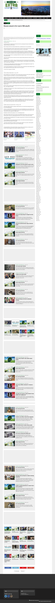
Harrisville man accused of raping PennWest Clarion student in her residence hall (25, 394)
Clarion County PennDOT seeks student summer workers (24, 359)
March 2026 (38, 97)
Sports (24, 18)
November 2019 (38, 175)
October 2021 (38, 151)
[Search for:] (43, 45)
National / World (11, 18)
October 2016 (38, 213)
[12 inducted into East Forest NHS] (7, 539)
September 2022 (38, 140)
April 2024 (37, 121)
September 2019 (38, 177)
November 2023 (38, 126)
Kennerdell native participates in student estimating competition (25, 476)
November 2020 (38, 163)
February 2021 (38, 160)
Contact (44, 18)
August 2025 (38, 104)
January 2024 (38, 124)
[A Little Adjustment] (9, 159)
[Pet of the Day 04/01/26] (9, 294)
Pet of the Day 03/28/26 (20, 376)
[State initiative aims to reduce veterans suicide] (9, 428)
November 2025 (38, 101)
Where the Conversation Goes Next (7, 551)
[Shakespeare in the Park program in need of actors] (9, 168)
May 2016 (37, 218)
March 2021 (38, 159)
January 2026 (38, 99)
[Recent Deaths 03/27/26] (9, 445)
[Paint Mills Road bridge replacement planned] (7, 530)
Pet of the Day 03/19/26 (23, 559)
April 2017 (37, 207)
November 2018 (38, 187)
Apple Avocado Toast (39, 74)
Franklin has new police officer (21, 274)
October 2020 (38, 164)
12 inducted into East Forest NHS (7, 542)
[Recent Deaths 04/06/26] (9, 176)
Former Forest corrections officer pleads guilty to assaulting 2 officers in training (7, 560)
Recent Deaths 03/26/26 (20, 495)
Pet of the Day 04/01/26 (20, 290)
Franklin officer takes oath (30, 559)
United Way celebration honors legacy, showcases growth (24, 224)
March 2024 (38, 122)
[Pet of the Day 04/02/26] (9, 244)
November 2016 (38, 212)
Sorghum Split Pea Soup (39, 76)
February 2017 (38, 209)
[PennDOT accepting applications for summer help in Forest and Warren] (9, 489)
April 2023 (37, 133)
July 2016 (37, 216)
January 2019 (38, 185)
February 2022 (38, 147)
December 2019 (38, 174)
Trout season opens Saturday (21, 266)
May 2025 (37, 107)
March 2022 (38, 146)
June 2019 (37, 180)
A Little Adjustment (19, 156)
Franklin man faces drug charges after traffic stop (15, 542)
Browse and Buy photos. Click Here (44, 38)
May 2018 (37, 193)
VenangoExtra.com (21, 146)
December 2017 (38, 199)
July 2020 (37, 167)
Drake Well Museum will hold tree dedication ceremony (23, 299)
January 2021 (38, 161)
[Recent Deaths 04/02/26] (9, 286)
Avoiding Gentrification (39, 73)
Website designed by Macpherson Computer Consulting (45, 601)
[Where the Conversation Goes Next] (7, 548)
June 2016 (37, 217)
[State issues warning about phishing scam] (9, 436)
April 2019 (37, 182)
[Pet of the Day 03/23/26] (30, 539)
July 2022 (37, 142)
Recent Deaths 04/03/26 (20, 232)
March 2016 (38, 220)
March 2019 (38, 183)
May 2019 (37, 181)
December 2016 (38, 211)
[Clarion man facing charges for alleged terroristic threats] (9, 218)
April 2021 (37, 158)
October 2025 (38, 102)
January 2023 (38, 136)
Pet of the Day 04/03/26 (20, 206)
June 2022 (37, 143)
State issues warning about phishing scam (23, 433)
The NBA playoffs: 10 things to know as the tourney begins (8, 138)
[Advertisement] (19, 195)
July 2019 (37, 179)
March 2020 (38, 171)
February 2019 (38, 184)
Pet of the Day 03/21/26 (15, 550)
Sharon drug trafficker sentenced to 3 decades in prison (24, 385)
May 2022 (37, 144)
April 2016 (37, 219)
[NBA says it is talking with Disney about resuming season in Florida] (19, 134)
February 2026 (38, 98)
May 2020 (37, 169)
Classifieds (40, 18)
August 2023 (38, 129)
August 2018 (38, 190)
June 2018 (37, 192)
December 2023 (38, 125)
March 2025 (38, 109)
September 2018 (38, 189)
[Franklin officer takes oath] (30, 557)
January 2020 (38, 173)
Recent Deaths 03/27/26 (20, 442)
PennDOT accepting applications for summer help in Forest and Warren (25, 486)
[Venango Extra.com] (11, 5)
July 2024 (37, 118)
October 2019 (38, 176)
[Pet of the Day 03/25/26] (9, 507)
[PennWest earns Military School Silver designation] (9, 420)
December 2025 (38, 100)
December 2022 (38, 137)
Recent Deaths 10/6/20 (39, 77)
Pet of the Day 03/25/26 (20, 503)
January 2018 (38, 198)
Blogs (47, 18)
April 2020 (37, 170)
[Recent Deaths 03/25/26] (15, 530)
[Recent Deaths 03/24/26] (23, 539)
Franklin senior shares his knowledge (23, 533)
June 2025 (37, 106)
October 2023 (38, 127)
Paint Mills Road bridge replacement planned (7, 533)
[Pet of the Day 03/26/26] (9, 471)
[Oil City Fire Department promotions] (30, 530)
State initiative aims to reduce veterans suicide (24, 425)
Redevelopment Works (7, 549)
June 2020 (37, 168)
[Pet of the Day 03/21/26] (15, 548)
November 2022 (38, 138)
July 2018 (37, 191)
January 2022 (38, 148)
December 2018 (38, 186)
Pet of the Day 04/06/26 (20, 148)
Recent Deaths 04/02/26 (20, 282)
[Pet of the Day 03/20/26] (30, 548)
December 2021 (38, 149)
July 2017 (37, 204)
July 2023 (37, 130)
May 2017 (37, 206)
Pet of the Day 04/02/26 (20, 240)
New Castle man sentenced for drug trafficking (23, 551)
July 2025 (37, 105)
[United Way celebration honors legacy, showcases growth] (9, 227)
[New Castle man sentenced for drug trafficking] (23, 548)
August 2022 (38, 141)
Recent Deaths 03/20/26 (15, 559)
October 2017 (38, 201)
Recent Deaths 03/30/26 (20, 368)
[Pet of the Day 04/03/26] (15, 332)
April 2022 (37, 145)
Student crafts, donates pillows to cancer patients (43, 75)
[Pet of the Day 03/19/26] (23, 557)
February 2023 (38, 135)
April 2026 (37, 96)
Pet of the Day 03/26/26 (20, 467)
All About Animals (30, 540)
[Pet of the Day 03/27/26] (9, 412)
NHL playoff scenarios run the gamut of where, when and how (29, 138)
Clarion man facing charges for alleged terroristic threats (24, 215)
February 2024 (38, 123)
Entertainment (35, 18)
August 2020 (38, 166)
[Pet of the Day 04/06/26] (9, 151)
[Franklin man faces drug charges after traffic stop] (15, 539)
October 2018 (38, 188)
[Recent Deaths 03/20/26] (15, 557)
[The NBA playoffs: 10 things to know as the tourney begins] (9, 134)
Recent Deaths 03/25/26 (15, 532)
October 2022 (38, 139)
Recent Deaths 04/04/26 (20, 180)
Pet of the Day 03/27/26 (20, 408)
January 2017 (38, 210)
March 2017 (38, 208)
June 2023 (37, 131)
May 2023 (37, 132)
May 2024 (37, 120)
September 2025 (38, 103)
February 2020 (38, 172)
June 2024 (37, 119)
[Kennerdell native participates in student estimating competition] (9, 479)
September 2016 (38, 214)
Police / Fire (20, 18)
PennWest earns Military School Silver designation (24, 417)
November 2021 (38, 150)
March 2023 (38, 134)
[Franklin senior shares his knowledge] (23, 530)
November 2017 (38, 200)
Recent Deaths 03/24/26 (23, 541)
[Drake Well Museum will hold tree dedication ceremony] (9, 302)
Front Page (5, 18)
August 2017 (38, 203)
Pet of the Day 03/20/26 (30, 550)
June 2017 (37, 205)
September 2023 (38, 128)
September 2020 (38, 165)
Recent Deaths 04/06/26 (20, 172)
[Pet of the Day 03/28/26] (9, 380)
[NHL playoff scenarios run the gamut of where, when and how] (30, 134)
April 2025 (37, 108)
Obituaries (16, 18)
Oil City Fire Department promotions (30, 533)
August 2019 (38, 178)
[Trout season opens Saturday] (9, 269)
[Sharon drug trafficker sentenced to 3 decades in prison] (9, 388)
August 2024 (38, 117)
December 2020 (38, 162)
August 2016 (38, 215)
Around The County (29, 18)
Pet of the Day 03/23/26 (30, 541)
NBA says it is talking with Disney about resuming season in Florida (18, 138)
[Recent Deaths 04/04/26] (9, 184)
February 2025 (38, 110)
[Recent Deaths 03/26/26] (9, 499)
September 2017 (38, 202)
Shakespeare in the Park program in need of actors (25, 164)
